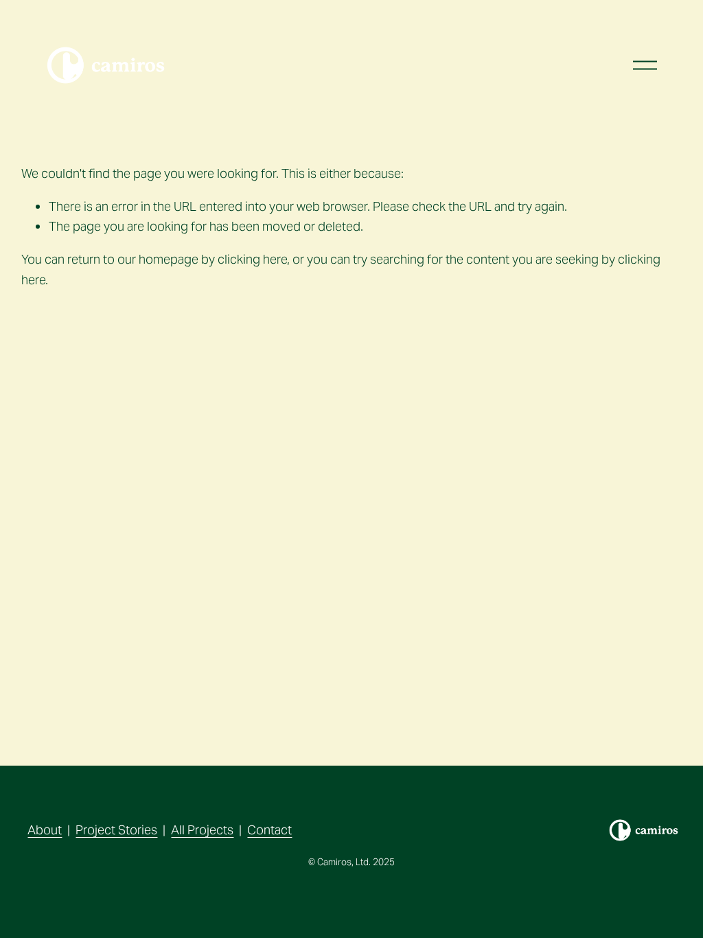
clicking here (252, 259)
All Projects (202, 830)
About (44, 830)
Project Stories (116, 830)
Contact (269, 830)
